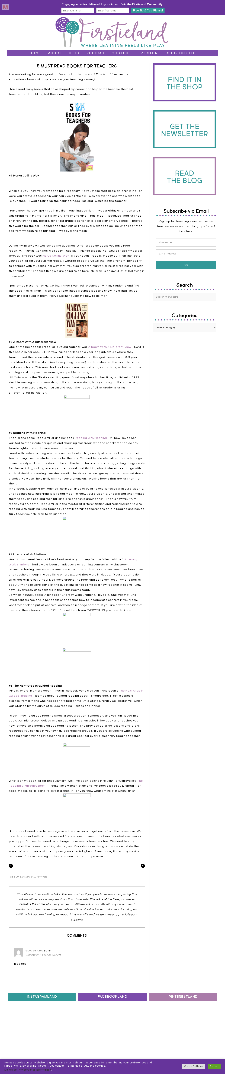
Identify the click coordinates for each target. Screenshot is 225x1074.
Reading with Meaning (91, 438)
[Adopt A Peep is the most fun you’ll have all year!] (65, 1027)
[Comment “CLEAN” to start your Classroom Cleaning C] (42, 1013)
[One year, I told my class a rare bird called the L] (65, 1013)
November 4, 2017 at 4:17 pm (43, 955)
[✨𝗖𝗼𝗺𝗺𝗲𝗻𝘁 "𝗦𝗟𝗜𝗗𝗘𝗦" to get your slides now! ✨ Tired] (19, 1013)
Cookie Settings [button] (193, 1066)
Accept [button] (214, 1066)
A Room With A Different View (109, 346)
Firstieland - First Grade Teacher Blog (112, 32)
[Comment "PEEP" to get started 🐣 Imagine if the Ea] (19, 1027)
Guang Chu (34, 950)
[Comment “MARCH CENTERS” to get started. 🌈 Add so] (19, 1040)
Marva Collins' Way (56, 255)
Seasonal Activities (36, 877)
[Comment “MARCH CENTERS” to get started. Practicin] (65, 1040)
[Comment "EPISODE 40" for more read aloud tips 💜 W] (42, 1040)
